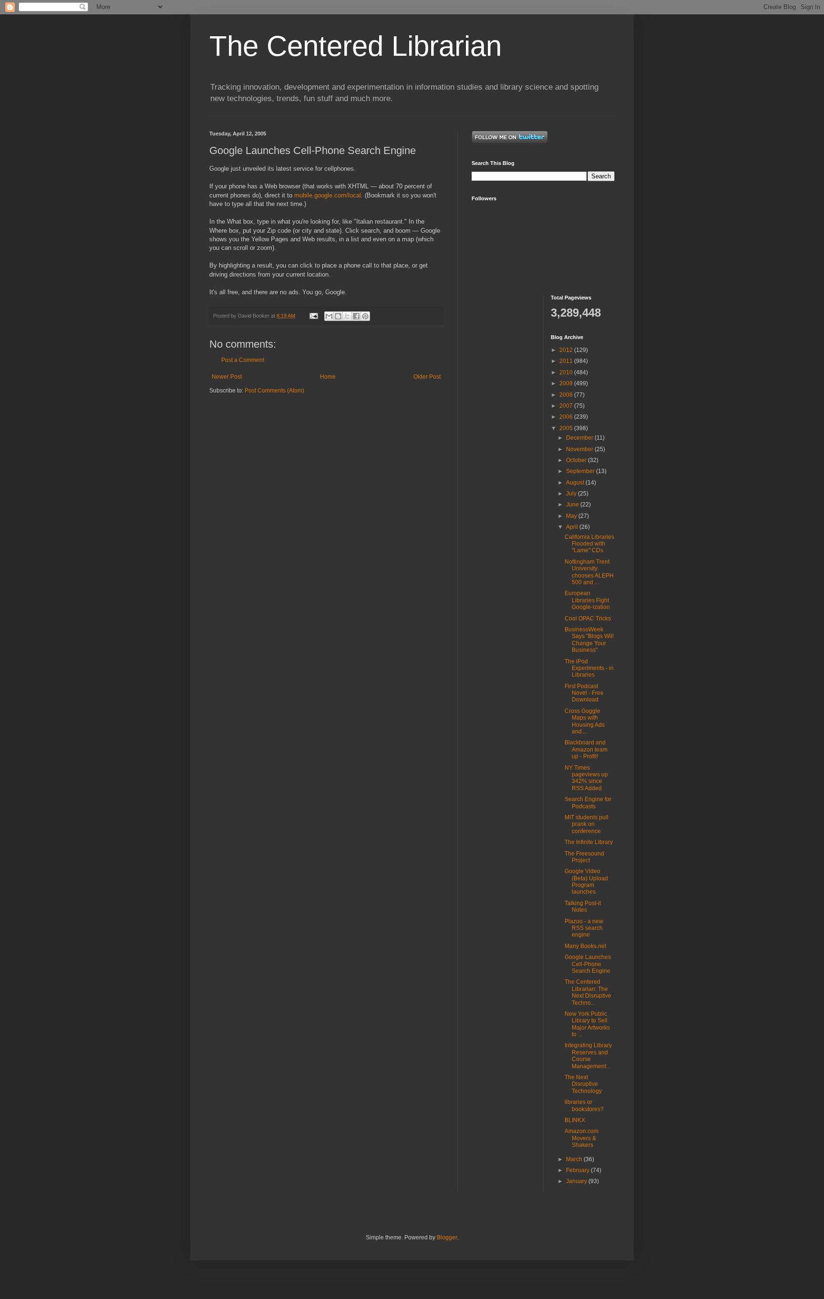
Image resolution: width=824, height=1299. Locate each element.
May (572, 516)
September (581, 471)
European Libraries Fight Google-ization (587, 600)
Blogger (447, 1237)
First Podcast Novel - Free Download (584, 693)
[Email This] (329, 316)
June (573, 504)
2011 (566, 361)
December (580, 437)
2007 (566, 405)
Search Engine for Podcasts (588, 802)
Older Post (427, 376)
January (577, 1181)
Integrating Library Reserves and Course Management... (588, 1055)
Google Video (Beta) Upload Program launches (586, 881)
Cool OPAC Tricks (588, 618)
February (578, 1170)
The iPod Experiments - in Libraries (589, 668)
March (575, 1159)
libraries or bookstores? (584, 1105)
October (577, 460)
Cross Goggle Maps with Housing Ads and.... (585, 721)
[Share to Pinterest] (365, 316)
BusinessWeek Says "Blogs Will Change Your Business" (589, 639)
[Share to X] (347, 316)
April (572, 527)
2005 (566, 428)
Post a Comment (242, 360)
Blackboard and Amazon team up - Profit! (586, 749)
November (580, 449)
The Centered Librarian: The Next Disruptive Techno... (588, 992)
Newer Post (227, 376)
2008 (566, 395)
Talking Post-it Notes (583, 906)
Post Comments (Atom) (274, 390)
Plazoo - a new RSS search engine (584, 928)
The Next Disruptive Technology (583, 1084)
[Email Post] (313, 316)
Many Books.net (585, 946)
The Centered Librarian (355, 46)
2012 (566, 350)
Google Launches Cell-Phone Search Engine (588, 964)
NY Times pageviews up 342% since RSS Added (586, 778)
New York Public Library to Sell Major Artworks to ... (587, 1024)
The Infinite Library (589, 842)
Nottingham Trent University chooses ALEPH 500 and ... (589, 572)
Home (328, 376)
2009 (566, 383)
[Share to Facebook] (356, 316)
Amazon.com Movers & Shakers (581, 1138)
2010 (566, 372)
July (572, 493)
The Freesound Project (584, 857)
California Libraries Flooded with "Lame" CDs (589, 544)
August (576, 482)
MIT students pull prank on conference (586, 824)
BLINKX (575, 1120)
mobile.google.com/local (327, 195)
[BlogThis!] (338, 316)
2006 (566, 416)
